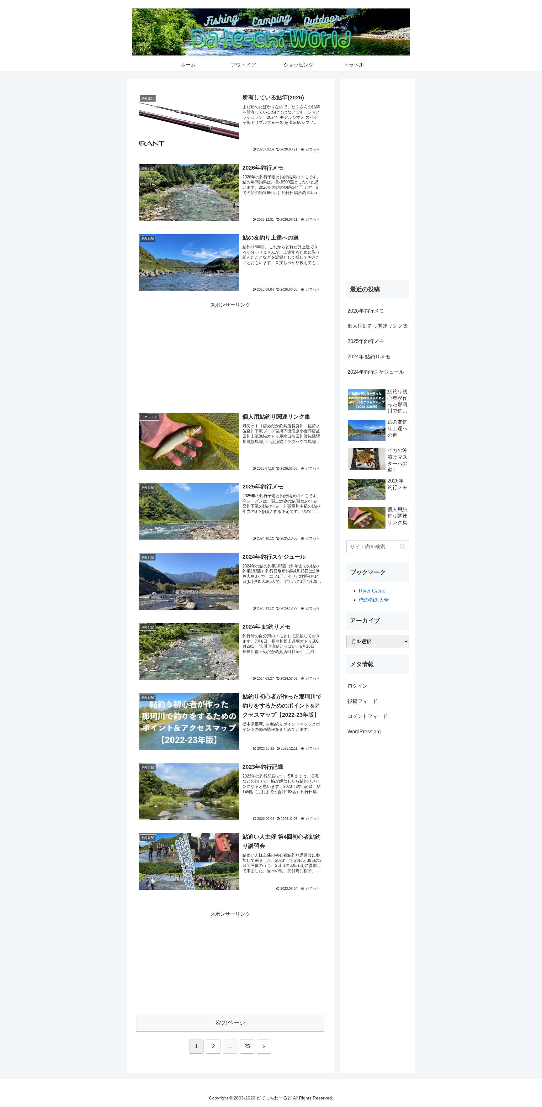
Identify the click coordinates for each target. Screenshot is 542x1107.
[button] (402, 546)
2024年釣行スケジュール (376, 372)
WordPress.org (364, 731)
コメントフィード (368, 716)
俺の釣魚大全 (374, 600)
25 (247, 1046)
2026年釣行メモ (366, 311)
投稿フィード (363, 701)
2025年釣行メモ (366, 341)
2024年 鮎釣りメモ (369, 356)
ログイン (358, 685)
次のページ (230, 1022)
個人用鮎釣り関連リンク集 (378, 326)
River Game (372, 590)
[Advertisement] (230, 353)
